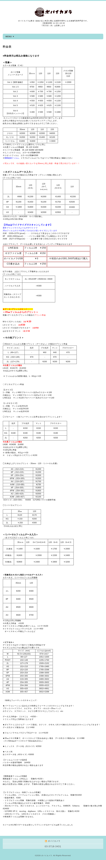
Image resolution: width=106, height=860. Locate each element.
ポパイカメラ (46, 856)
